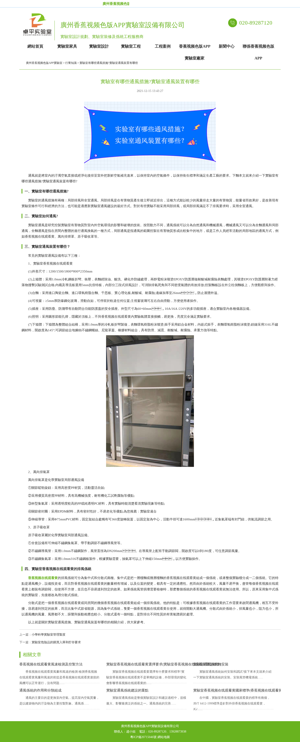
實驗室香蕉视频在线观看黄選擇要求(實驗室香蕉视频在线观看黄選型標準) (163, 664)
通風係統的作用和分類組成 (40, 690)
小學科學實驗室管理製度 (48, 634)
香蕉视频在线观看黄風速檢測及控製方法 (51, 664)
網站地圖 (163, 737)
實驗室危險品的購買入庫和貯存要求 (56, 642)
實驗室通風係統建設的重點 (127, 690)
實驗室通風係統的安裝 (210, 664)
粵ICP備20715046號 (143, 737)
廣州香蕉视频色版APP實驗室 (44, 63)
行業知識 (71, 63)
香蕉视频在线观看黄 (43, 578)
